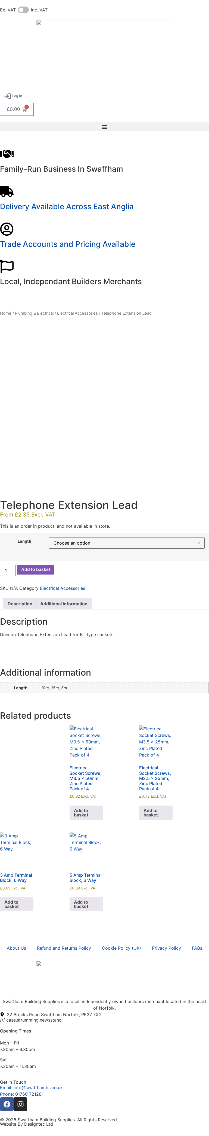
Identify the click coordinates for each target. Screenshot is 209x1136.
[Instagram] (20, 1104)
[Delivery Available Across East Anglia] (7, 191)
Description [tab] (20, 603)
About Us (16, 948)
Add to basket (35, 569)
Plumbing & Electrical (34, 313)
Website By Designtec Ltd (26, 1124)
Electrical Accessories (77, 313)
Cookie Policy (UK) (121, 948)
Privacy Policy (166, 948)
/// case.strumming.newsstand (31, 1020)
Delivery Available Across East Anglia (67, 206)
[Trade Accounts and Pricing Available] (7, 229)
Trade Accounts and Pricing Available (67, 244)
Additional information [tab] (64, 603)
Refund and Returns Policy (64, 948)
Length (24, 541)
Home (5, 313)
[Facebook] (7, 1104)
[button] (13, 96)
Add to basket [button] (81, 813)
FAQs (197, 948)
